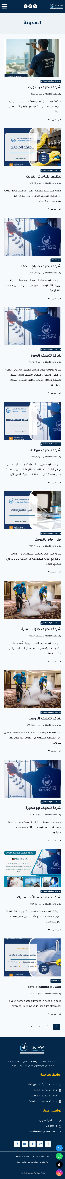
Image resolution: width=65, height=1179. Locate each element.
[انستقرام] (59, 1172)
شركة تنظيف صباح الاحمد (41, 266)
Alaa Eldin (49, 94)
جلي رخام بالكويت (48, 540)
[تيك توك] (26, 6)
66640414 (51, 1126)
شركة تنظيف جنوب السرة (41, 629)
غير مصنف (56, 260)
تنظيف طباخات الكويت (43, 177)
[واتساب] (59, 1156)
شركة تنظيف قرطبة (45, 450)
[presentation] (32, 58)
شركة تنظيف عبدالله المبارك (39, 898)
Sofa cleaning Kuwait (44, 987)
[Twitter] (40, 1144)
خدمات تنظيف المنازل (51, 81)
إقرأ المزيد (54, 120)
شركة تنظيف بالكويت (44, 87)
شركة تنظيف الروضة (45, 719)
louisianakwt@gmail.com (43, 1132)
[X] (35, 6)
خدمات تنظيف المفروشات (42, 1084)
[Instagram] (30, 6)
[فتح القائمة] (4, 6)
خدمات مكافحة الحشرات (43, 1101)
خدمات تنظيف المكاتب (44, 1096)
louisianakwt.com (41, 1157)
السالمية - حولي (48, 1120)
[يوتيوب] (25, 1144)
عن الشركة (44, 1162)
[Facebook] (48, 1144)
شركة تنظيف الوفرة (46, 356)
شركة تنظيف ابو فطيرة (43, 808)
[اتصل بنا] (59, 1148)
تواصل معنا (21, 1162)
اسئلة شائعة (33, 1162)
